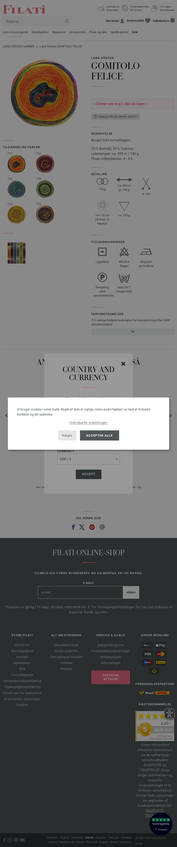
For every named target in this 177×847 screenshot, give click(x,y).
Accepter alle (99, 435)
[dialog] (88, 423)
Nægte (67, 435)
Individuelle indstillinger (88, 422)
